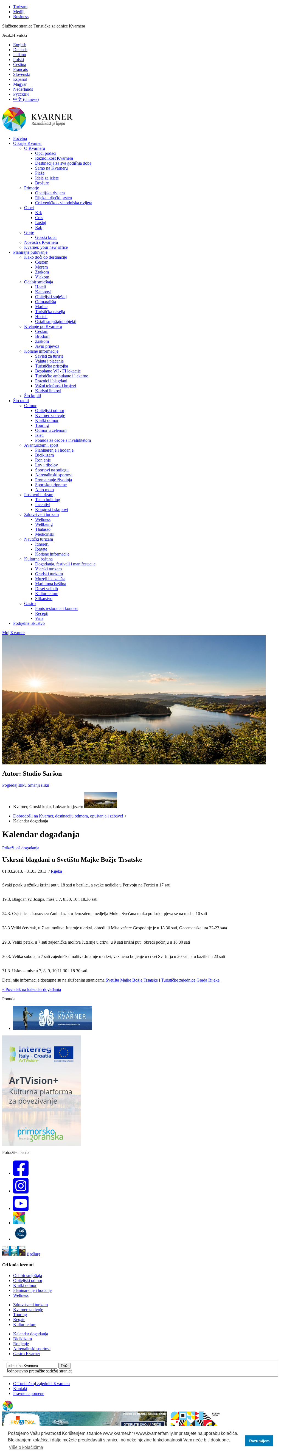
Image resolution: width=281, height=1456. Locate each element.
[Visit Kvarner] (19, 1222)
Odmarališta (45, 301)
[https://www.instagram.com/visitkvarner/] (21, 1191)
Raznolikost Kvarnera (54, 158)
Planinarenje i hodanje (54, 450)
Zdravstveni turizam (41, 514)
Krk (38, 212)
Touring (42, 425)
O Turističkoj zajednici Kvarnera (41, 1383)
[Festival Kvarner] (52, 1028)
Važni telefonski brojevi (55, 385)
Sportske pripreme (51, 484)
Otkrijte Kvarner (27, 143)
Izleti (39, 435)
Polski (18, 59)
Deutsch (20, 49)
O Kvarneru (34, 148)
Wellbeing (44, 524)
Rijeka (56, 871)
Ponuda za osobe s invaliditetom (63, 440)
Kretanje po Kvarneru (43, 326)
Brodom (42, 336)
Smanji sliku (38, 785)
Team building (47, 499)
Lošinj (40, 222)
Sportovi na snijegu (52, 470)
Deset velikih (46, 588)
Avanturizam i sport (41, 445)
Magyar (20, 84)
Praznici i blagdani (51, 380)
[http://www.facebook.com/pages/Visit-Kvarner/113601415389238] (21, 1173)
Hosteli (41, 316)
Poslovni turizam (38, 494)
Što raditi (21, 400)
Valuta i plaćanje (49, 361)
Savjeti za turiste (49, 356)
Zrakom (42, 272)
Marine (41, 306)
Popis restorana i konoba (56, 608)
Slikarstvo (43, 598)
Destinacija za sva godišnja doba (63, 163)
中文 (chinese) (26, 99)
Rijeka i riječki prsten (53, 197)
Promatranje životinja (53, 479)
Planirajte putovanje (30, 252)
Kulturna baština (38, 559)
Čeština (19, 64)
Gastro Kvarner (26, 1353)
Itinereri (42, 544)
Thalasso (42, 529)
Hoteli (40, 286)
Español (20, 79)
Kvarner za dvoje (50, 415)
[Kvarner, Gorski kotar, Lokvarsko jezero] (100, 806)
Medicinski (44, 534)
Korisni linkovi (48, 390)
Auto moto (44, 489)
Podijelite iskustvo (29, 623)
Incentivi (42, 504)
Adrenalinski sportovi (53, 475)
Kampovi (43, 291)
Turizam (20, 6)
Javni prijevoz (47, 346)
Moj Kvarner (13, 632)
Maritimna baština (50, 583)
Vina (39, 618)
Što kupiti (32, 395)
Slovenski (21, 74)
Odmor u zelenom (50, 430)
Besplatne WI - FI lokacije (58, 371)
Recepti (41, 613)
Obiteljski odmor (49, 410)
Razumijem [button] (259, 1441)
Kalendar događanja (30, 1333)
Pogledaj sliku (14, 785)
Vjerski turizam (48, 569)
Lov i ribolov (46, 465)
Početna (20, 138)
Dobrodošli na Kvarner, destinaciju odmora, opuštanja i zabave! (68, 816)
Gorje (29, 232)
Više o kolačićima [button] (26, 1447)
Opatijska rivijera (50, 192)
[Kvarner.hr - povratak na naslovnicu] (38, 130)
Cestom (41, 262)
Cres (39, 217)
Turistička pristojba (51, 366)
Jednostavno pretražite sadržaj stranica (39, 1371)
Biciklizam (44, 455)
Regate (41, 549)
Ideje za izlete (47, 178)
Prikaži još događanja (20, 848)
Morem (41, 267)
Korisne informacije (41, 351)
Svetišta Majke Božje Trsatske (132, 980)
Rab (38, 227)
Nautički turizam (38, 539)
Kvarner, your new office (46, 247)
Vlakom (42, 277)
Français (20, 69)
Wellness (42, 519)
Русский (21, 94)
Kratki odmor (46, 420)
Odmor (30, 405)
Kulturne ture (46, 593)
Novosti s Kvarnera (41, 242)
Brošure (42, 183)
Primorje (31, 188)
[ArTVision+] (41, 1144)
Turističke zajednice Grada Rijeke (190, 980)
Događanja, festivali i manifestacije (65, 564)
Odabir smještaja (38, 282)
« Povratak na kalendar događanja (31, 989)
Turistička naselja (50, 311)
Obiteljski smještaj (51, 296)
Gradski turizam (49, 573)
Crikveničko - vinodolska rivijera (63, 202)
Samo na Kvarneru (51, 168)
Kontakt (20, 1388)
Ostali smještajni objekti (55, 321)
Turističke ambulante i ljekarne (61, 376)
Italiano (19, 54)
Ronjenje (43, 460)
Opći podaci (45, 153)
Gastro (30, 603)
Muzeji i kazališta (50, 578)
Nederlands (23, 89)
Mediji (18, 11)
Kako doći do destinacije (45, 257)
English (19, 44)
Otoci (29, 207)
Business (21, 16)
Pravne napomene (28, 1393)
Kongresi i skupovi (51, 509)
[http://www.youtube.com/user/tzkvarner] (21, 1208)
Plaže (39, 173)
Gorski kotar (46, 237)
